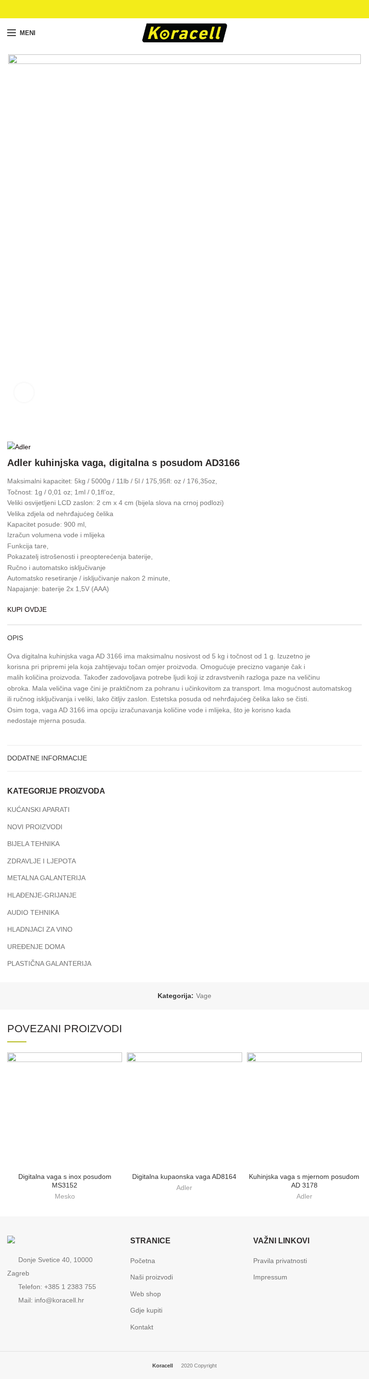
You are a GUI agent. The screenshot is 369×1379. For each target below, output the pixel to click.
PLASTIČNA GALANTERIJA (49, 963)
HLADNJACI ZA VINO (40, 929)
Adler (184, 1187)
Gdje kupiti (146, 1310)
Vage (203, 995)
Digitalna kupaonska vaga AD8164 (184, 1176)
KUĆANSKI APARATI (38, 809)
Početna (142, 1261)
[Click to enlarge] (24, 392)
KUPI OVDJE (27, 609)
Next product (357, 426)
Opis (15, 638)
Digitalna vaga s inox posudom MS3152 (64, 1181)
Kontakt (141, 1327)
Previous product (338, 426)
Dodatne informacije (47, 758)
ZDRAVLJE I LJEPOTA (41, 861)
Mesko (65, 1196)
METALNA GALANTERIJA (46, 878)
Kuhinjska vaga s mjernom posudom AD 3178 (304, 1181)
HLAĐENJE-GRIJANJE (41, 895)
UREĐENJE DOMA (36, 946)
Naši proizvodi (151, 1277)
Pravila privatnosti (280, 1261)
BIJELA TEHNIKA (33, 844)
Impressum (270, 1277)
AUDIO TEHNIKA (33, 912)
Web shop (145, 1294)
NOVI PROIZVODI (34, 827)
